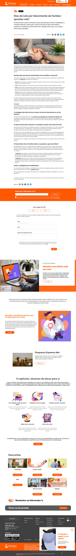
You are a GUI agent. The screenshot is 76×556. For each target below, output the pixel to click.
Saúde (50, 4)
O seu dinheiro (67, 4)
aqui (47, 244)
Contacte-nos (50, 1)
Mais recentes (60, 524)
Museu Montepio (49, 524)
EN (70, 520)
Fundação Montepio (50, 520)
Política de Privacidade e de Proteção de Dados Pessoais (35, 547)
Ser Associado (23, 4)
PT (67, 520)
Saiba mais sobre (28, 554)
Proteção (45, 4)
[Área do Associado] (62, 1)
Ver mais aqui (57, 198)
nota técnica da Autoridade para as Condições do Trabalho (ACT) (47, 116)
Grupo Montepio (49, 522)
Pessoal (20, 11)
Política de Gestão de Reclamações (31, 548)
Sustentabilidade (49, 526)
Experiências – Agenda (39, 522)
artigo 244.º (18, 153)
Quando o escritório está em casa (55, 267)
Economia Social (61, 522)
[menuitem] (23, 4)
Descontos (37, 520)
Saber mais (40, 363)
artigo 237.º (18, 158)
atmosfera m (37, 524)
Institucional (57, 4)
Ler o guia (47, 281)
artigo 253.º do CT (35, 169)
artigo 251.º (23, 79)
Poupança (38, 4)
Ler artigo (62, 547)
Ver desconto (19, 474)
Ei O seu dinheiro (61, 518)
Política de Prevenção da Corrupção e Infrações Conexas (35, 549)
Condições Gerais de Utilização (30, 546)
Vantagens (32, 4)
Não (45, 210)
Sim (33, 210)
